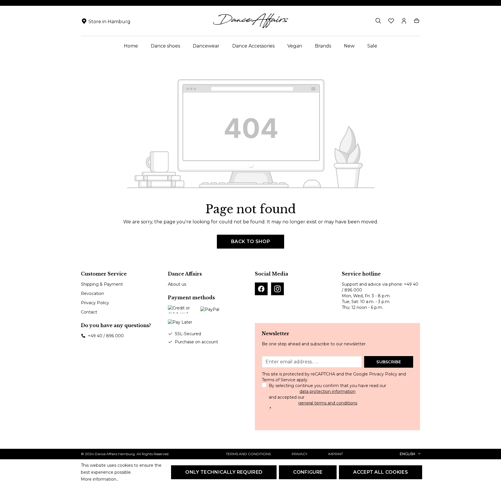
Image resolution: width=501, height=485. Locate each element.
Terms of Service (278, 379)
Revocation (92, 293)
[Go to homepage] (250, 20)
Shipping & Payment (102, 284)
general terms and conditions (327, 403)
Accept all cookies (380, 472)
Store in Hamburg (109, 21)
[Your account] (403, 21)
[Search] (378, 21)
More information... (100, 479)
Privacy (299, 454)
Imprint (335, 454)
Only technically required (223, 472)
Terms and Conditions (248, 454)
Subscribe (388, 361)
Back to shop (250, 241)
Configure (307, 472)
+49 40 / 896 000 (106, 335)
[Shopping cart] (416, 21)
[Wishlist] (391, 21)
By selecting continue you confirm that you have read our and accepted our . (327, 397)
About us (177, 284)
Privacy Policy (95, 302)
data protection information (327, 391)
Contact (89, 312)
